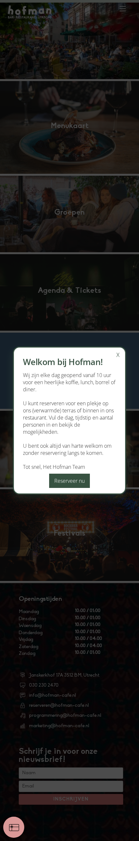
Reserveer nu (69, 480)
